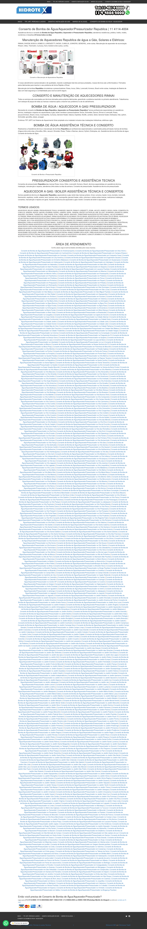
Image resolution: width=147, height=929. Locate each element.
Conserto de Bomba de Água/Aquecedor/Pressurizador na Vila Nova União (47, 495)
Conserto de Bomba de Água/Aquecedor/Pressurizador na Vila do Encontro (83, 424)
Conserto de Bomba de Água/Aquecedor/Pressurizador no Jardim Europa (84, 659)
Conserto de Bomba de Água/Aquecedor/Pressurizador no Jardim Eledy (85, 657)
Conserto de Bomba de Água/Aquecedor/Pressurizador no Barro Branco (81, 559)
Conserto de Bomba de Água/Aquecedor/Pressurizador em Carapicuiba (83, 869)
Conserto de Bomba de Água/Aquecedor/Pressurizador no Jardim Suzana (82, 780)
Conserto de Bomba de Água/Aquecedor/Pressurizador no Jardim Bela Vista (99, 614)
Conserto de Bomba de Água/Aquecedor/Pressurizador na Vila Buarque (82, 392)
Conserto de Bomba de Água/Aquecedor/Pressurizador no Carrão (81, 577)
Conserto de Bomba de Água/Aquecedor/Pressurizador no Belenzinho (80, 561)
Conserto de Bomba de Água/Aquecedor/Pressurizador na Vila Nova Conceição (90, 490)
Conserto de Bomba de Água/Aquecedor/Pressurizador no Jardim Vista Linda (93, 801)
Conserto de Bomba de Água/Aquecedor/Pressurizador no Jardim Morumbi (92, 703)
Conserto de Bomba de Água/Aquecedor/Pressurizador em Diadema (80, 830)
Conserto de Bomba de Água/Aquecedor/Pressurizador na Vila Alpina (83, 374)
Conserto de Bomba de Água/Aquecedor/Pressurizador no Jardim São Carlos (98, 757)
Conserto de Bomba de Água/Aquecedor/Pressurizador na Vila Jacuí (80, 461)
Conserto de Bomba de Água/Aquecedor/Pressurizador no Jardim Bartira (45, 614)
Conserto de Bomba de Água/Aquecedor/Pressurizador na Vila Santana (84, 527)
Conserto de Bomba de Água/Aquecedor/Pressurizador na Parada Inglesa (82, 349)
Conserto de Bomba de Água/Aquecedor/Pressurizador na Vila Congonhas (83, 410)
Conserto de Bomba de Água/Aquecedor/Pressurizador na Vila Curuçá (82, 415)
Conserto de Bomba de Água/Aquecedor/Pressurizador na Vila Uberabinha (83, 547)
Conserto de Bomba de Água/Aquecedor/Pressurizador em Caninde (42, 255)
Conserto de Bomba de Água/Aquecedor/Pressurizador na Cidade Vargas (92, 330)
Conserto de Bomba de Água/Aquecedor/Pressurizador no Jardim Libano (82, 684)
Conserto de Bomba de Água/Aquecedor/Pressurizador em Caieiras (86, 878)
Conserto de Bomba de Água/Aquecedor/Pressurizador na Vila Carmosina (82, 401)
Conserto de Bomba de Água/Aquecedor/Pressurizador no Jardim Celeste (61, 632)
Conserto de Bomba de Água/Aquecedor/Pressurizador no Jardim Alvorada (83, 598)
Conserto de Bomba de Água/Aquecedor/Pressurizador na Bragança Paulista (88, 890)
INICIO (48, 1)
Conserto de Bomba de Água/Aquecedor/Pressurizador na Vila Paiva (94, 497)
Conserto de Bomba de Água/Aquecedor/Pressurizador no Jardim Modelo (91, 698)
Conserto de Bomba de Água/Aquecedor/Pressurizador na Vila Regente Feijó (80, 518)
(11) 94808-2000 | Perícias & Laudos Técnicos (36, 925)
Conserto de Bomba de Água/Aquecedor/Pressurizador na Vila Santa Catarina (81, 525)
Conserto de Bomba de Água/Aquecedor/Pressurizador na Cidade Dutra (85, 319)
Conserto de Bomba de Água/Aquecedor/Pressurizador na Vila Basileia (82, 388)
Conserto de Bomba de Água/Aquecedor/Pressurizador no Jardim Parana (84, 709)
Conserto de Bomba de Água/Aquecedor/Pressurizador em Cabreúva (81, 883)
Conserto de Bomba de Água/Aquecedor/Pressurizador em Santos (86, 835)
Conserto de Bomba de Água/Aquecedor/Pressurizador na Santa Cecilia (81, 360)
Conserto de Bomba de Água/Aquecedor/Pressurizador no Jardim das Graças (72, 648)
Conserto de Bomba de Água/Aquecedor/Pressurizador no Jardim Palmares (83, 707)
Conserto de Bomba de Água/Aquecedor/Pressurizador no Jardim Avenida (100, 611)
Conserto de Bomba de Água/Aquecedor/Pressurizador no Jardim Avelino (46, 611)
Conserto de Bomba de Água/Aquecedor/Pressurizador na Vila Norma (81, 488)
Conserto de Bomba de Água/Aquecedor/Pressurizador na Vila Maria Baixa (83, 472)
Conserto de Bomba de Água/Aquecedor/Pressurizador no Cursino (81, 582)
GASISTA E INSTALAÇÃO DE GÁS (80, 1)
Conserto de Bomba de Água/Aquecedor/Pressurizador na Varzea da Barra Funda (90, 367)
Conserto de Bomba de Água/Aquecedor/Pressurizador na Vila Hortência (85, 824)
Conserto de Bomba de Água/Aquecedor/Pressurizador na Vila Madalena (81, 467)
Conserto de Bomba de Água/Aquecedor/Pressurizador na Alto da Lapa (81, 552)
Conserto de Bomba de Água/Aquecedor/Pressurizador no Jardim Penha (93, 719)
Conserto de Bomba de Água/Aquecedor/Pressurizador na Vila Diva (82, 422)
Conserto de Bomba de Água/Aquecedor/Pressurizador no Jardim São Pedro (59, 769)
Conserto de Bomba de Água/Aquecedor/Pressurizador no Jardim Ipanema (94, 675)
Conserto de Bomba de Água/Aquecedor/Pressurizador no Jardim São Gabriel (56, 762)
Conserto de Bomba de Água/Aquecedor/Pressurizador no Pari (82, 751)
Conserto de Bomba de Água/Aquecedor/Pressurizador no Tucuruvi (84, 808)
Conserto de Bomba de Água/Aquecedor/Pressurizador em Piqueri (81, 280)
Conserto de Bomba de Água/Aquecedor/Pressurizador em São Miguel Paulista (82, 292)
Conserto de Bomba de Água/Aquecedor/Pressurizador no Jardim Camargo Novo (47, 625)
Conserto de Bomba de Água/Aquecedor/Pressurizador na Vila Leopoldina (82, 465)
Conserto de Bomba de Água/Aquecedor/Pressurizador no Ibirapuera (83, 586)
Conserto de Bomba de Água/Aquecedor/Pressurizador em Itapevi (85, 872)
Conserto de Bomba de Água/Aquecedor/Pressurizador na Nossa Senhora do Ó (80, 344)
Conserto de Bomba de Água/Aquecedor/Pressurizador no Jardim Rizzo (84, 735)
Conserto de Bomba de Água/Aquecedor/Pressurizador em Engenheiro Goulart (92, 257)
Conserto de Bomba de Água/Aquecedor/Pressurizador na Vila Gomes (83, 445)
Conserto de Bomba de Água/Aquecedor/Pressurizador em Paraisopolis (82, 273)
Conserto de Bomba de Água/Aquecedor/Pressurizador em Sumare (81, 296)
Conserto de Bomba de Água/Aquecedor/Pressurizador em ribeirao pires (84, 842)
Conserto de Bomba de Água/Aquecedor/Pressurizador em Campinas (81, 849)
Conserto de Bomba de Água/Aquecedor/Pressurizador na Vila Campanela (82, 397)
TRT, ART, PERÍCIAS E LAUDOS (61, 1)
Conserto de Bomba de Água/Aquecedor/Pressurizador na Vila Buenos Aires (82, 394)
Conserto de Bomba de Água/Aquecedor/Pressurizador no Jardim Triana (84, 787)
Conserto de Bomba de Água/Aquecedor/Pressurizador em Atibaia (84, 860)
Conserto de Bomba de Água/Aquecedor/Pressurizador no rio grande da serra (82, 858)
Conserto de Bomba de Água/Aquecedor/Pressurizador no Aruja (81, 840)
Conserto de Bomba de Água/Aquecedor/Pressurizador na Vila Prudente (83, 515)
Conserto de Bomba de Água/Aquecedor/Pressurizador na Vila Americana (82, 376)
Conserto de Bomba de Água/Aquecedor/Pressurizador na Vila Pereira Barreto (83, 504)
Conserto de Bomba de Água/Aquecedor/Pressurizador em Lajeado (85, 803)
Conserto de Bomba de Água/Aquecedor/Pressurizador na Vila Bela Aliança (81, 390)
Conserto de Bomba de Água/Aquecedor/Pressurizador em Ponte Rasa (81, 353)
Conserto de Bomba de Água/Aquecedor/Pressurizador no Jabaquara (80, 591)
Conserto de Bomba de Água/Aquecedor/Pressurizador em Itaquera (83, 267)
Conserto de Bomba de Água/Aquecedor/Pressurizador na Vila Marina (83, 356)
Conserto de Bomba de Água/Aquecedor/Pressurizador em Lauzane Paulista (82, 269)
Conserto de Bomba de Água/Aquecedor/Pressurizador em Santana (82, 285)
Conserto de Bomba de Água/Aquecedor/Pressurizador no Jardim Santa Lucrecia (89, 741)
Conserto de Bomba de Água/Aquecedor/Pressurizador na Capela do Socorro (81, 315)
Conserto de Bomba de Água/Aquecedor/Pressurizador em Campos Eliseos (100, 253)
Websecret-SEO (111, 925)
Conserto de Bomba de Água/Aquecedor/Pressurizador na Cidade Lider (83, 324)
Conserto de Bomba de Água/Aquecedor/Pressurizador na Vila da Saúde (83, 417)
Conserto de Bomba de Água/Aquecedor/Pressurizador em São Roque (86, 876)
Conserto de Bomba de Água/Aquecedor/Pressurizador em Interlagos (88, 262)
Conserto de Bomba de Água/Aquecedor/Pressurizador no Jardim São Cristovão (48, 760)
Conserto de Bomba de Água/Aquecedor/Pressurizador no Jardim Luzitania (83, 687)
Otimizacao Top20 (124, 925)
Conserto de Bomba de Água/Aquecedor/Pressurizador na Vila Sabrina (81, 522)
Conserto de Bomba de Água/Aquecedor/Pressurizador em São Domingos (82, 287)
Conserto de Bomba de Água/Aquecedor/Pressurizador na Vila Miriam (82, 474)
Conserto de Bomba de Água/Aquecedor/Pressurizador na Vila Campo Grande (82, 399)
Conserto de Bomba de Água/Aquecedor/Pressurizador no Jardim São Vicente (72, 771)
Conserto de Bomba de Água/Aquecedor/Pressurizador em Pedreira (82, 276)
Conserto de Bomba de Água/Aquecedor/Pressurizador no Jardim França (91, 664)
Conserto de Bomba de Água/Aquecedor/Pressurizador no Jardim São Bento (93, 755)
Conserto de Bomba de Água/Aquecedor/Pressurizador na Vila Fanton (81, 435)
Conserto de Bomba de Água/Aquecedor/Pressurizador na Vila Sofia (83, 541)
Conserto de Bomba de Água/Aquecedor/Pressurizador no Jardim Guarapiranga (92, 668)
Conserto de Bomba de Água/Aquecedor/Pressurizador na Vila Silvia (88, 538)
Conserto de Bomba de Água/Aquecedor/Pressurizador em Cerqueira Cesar (94, 255)
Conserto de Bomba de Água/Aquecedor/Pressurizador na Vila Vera (81, 550)
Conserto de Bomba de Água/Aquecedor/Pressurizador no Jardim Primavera (91, 728)
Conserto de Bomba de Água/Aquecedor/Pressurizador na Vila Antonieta (85, 381)
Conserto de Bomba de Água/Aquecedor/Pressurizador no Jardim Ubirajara (82, 789)
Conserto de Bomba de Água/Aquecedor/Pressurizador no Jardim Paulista (90, 714)
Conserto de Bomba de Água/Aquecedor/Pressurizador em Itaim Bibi (82, 264)
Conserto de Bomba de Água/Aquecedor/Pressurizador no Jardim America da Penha (87, 600)
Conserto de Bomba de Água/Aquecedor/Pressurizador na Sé (80, 365)
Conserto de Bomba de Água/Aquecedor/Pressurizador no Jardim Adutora (80, 595)
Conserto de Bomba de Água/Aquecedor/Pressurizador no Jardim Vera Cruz (83, 794)
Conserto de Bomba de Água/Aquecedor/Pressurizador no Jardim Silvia (83, 776)
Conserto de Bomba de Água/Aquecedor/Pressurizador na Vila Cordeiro (83, 413)
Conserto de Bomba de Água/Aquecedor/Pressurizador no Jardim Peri (93, 721)
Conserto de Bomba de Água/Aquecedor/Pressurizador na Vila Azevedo (83, 385)
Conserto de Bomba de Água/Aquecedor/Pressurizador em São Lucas (84, 289)
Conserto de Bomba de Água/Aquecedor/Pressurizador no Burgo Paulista (84, 568)
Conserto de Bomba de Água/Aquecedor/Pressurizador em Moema (82, 271)
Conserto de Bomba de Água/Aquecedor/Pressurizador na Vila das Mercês (83, 419)
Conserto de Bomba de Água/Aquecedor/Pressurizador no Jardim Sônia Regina (83, 778)
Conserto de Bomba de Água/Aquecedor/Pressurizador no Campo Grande (82, 572)
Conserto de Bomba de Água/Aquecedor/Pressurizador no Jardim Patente (87, 712)
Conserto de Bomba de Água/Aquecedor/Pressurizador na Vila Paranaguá (90, 499)
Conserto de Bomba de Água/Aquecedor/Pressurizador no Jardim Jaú (84, 682)
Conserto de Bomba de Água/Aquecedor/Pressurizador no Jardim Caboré (99, 620)
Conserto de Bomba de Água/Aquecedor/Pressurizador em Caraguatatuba (80, 865)
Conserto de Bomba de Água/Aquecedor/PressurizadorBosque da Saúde (82, 563)
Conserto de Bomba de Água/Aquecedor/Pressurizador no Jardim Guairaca (90, 666)
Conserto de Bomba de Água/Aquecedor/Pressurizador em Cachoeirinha (46, 253)
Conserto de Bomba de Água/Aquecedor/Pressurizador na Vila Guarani (84, 447)
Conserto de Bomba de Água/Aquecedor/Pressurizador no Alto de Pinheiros (83, 554)
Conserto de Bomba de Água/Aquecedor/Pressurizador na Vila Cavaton (81, 403)
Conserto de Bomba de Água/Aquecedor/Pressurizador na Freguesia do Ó (85, 335)
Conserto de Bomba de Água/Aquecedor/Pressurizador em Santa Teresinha (83, 362)
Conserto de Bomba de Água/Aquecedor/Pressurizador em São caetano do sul (90, 833)
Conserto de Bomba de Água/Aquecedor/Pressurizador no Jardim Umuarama (83, 792)
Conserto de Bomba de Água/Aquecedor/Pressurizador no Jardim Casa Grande (60, 630)
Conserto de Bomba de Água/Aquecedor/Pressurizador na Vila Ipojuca (82, 458)
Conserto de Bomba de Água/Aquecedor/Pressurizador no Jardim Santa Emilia (83, 739)
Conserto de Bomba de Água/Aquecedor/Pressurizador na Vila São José (92, 536)
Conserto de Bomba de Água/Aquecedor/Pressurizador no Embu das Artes (80, 874)
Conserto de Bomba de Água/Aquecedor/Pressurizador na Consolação (84, 333)
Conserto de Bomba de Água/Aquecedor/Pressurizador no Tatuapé (44, 746)
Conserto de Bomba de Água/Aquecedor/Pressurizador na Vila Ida (84, 451)
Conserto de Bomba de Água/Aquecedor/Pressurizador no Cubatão (83, 885)
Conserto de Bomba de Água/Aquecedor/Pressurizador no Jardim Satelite (85, 773)
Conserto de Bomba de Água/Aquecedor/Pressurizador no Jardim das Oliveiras (84, 650)
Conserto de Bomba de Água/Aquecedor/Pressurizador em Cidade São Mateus (91, 328)
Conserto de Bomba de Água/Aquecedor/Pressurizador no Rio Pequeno (84, 748)
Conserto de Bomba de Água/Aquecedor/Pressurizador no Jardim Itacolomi (90, 678)
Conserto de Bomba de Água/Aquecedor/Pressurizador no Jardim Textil (83, 785)
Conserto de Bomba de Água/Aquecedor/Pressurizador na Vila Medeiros (81, 454)
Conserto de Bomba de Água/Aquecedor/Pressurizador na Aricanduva (82, 308)
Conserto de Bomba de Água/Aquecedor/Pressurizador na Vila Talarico (82, 545)
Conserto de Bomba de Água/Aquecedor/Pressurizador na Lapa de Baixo (80, 340)
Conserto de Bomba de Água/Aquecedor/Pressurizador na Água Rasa (82, 305)
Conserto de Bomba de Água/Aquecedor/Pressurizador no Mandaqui (79, 805)
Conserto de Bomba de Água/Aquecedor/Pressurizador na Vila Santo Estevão (89, 531)
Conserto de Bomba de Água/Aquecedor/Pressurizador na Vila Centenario (82, 406)
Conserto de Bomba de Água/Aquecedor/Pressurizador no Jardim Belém (44, 616)
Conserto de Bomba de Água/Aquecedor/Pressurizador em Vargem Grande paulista (80, 844)
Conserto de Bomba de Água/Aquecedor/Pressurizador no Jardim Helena (92, 671)
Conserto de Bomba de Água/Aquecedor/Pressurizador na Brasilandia (81, 312)
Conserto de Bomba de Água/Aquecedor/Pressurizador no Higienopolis (80, 584)
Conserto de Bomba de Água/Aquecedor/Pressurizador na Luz (81, 342)
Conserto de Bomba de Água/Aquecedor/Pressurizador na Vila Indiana (85, 456)
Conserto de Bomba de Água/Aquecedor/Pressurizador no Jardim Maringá (90, 696)
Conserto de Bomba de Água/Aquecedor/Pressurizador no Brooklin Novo (79, 566)
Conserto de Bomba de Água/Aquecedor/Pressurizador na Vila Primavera (84, 513)
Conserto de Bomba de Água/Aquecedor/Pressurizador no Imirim (81, 588)
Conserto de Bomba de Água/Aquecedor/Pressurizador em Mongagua (81, 867)
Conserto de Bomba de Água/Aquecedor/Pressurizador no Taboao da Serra (82, 851)
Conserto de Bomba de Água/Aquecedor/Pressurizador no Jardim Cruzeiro (52, 639)
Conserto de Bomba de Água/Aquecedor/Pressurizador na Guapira (82, 337)
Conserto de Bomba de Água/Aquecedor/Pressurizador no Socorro (92, 746)
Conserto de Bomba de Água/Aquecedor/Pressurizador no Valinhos (80, 846)
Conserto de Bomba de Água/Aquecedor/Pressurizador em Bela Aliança (82, 310)
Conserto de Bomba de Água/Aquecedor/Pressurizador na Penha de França (80, 351)
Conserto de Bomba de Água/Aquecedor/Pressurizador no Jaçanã (80, 593)
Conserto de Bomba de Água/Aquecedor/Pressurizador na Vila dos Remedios (82, 429)
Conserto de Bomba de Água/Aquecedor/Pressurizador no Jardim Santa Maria (98, 744)
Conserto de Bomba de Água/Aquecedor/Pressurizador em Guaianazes (95, 260)
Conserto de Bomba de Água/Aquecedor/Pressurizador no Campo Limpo (90, 817)
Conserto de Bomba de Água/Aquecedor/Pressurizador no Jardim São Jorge (59, 764)
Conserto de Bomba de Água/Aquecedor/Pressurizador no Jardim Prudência (92, 730)
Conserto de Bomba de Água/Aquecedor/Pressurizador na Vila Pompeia (82, 511)
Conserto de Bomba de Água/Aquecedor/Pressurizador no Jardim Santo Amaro (90, 753)
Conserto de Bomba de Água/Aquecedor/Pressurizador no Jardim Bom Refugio (99, 616)
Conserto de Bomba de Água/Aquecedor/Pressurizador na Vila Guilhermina (83, 449)
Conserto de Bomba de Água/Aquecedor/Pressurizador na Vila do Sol (84, 426)
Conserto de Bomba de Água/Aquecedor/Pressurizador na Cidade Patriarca (86, 326)
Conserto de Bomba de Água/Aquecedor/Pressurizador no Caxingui (81, 579)
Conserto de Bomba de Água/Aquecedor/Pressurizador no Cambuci (80, 570)
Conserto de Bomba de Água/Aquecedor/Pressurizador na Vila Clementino (83, 408)
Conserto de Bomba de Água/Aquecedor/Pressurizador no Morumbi (82, 810)
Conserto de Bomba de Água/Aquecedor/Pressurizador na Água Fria (82, 303)
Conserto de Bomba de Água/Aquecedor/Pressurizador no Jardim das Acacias (57, 643)
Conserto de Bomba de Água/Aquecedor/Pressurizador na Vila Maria (81, 470)
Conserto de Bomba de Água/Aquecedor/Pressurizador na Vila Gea (82, 442)
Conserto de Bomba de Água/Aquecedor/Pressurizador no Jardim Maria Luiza (89, 694)
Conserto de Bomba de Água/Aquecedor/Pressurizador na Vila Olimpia (100, 495)
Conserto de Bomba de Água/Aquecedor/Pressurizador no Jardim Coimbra (53, 636)
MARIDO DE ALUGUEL (97, 1)
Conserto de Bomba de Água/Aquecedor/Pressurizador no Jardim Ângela (92, 604)
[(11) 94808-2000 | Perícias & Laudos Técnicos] (34, 10)
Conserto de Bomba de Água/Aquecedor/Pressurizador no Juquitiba (80, 881)
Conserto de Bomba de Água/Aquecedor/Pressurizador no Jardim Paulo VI (91, 716)
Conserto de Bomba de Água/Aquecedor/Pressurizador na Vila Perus (84, 506)
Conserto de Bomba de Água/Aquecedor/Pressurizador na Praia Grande (80, 837)
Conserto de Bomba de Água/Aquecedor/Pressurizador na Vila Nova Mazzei (98, 493)
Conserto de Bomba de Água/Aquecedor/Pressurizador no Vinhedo (80, 888)
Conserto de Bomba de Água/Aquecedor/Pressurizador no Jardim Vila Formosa (88, 796)
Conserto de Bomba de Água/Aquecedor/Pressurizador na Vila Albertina (85, 369)
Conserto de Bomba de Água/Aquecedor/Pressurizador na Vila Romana (85, 520)
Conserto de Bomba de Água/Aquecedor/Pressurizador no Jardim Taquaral (83, 782)
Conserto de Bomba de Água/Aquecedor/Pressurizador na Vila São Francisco (93, 534)
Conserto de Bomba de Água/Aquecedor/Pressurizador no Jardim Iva (86, 680)
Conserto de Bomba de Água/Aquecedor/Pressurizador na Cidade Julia (83, 321)
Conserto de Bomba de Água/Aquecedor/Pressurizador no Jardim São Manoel (58, 767)
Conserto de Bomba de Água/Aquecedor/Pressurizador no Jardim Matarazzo (98, 609)
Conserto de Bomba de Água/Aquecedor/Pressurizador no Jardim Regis (88, 732)
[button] (6, 923)
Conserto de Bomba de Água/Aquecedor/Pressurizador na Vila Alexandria (82, 372)
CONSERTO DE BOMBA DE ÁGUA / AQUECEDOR (117, 1)
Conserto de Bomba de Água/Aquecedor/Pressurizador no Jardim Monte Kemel (91, 700)
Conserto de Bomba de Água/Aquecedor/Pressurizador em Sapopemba (82, 294)
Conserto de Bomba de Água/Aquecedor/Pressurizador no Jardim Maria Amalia (85, 691)
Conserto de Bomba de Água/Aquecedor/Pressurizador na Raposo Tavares (84, 358)
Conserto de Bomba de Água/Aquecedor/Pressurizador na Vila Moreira (82, 481)
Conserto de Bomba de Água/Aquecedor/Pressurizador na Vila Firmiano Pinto (83, 438)
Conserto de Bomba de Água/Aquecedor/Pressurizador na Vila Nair (82, 483)
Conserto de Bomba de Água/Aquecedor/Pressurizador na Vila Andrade (82, 378)
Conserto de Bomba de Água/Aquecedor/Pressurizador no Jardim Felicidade (83, 662)
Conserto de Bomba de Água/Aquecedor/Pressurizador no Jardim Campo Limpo (55, 627)
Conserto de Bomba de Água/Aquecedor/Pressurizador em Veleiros (83, 299)
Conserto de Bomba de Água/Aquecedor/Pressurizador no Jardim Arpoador (83, 826)
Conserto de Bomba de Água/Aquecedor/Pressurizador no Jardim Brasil (46, 620)
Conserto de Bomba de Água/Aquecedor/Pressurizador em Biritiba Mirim (85, 853)
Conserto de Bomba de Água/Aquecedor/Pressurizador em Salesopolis (81, 856)
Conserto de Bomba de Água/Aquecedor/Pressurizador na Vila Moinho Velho (83, 477)
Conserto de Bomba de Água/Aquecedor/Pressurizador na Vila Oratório (43, 497)
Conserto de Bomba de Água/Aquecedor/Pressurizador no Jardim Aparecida (93, 607)
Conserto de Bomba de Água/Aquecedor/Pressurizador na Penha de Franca (86, 814)
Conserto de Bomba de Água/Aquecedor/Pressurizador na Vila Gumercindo (82, 440)
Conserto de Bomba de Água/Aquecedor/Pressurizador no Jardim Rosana (82, 737)
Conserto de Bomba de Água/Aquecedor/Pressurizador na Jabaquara (85, 502)
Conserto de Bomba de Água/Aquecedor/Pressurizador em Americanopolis (48, 251)
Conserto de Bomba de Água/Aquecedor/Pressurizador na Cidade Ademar (82, 317)
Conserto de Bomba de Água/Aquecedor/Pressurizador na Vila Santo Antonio (85, 529)
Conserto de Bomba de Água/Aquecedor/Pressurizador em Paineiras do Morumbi (82, 346)
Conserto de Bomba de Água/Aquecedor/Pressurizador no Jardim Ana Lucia (94, 602)
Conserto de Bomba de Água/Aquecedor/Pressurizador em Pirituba (82, 283)
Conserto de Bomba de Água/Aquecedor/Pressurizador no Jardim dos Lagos (91, 655)
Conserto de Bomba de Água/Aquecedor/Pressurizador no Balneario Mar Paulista (82, 557)
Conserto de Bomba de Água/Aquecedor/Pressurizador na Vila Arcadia (82, 383)
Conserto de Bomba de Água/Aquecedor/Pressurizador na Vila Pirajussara (81, 509)
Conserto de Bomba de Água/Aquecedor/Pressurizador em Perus (81, 278)
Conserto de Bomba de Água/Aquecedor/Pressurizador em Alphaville (81, 828)
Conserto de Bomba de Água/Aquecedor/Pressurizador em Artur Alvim (100, 251)
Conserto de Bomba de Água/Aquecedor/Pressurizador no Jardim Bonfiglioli (46, 618)
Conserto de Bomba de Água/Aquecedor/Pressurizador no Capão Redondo (84, 575)
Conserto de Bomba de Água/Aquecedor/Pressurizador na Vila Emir (81, 431)
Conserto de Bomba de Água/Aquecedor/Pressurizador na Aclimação (83, 301)
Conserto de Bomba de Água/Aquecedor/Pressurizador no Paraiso (81, 812)
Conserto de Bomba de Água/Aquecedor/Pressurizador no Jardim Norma (87, 705)
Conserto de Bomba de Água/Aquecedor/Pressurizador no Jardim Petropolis (91, 723)
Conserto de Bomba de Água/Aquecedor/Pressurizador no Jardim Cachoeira (45, 623)
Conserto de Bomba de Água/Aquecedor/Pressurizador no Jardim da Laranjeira (52, 641)
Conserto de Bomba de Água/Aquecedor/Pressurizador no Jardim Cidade (58, 634)
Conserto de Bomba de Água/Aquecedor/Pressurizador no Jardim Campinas (101, 623)
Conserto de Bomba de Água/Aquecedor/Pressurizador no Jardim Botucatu (100, 618)
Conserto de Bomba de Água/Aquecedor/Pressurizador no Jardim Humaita (90, 673)
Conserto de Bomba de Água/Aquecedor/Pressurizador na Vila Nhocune (81, 486)
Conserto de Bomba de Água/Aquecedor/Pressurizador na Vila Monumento (84, 479)
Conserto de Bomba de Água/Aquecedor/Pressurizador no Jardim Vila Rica (93, 798)
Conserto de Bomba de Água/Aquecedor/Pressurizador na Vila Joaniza (82, 463)
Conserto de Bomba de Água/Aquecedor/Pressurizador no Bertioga (86, 862)
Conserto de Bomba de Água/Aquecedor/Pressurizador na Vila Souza (81, 543)
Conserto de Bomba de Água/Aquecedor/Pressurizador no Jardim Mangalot (82, 689)
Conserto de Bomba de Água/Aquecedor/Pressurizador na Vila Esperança (82, 433)
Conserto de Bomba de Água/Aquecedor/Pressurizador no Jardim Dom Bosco (90, 652)
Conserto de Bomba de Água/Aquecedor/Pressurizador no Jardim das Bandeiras (60, 646)
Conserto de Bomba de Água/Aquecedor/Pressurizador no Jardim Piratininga (91, 725)
